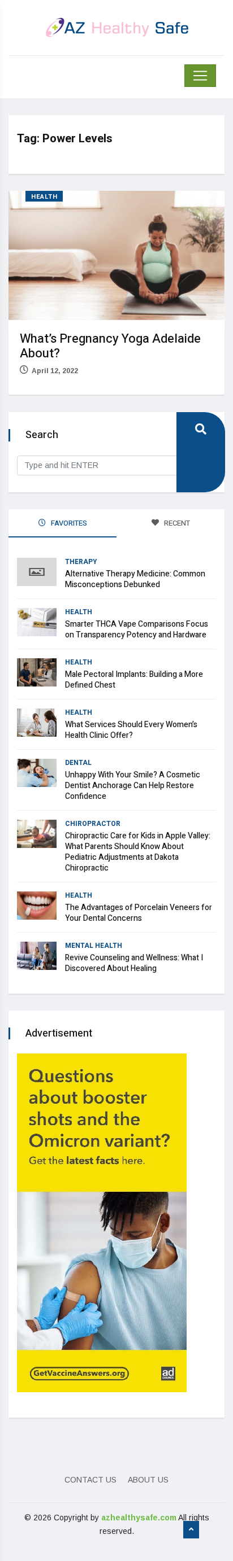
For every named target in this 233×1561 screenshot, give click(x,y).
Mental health (93, 946)
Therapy (81, 562)
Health (44, 197)
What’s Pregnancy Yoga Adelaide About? (110, 346)
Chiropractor (92, 824)
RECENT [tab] (176, 523)
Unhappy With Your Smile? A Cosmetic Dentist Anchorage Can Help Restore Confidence (132, 785)
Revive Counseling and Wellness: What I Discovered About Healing (134, 963)
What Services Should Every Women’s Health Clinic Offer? (131, 730)
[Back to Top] (191, 1530)
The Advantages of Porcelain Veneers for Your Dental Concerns (138, 913)
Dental (78, 763)
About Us (148, 1479)
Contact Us (90, 1479)
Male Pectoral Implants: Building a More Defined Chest (134, 679)
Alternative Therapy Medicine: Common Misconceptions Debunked (135, 579)
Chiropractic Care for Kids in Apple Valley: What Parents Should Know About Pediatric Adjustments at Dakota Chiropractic (137, 852)
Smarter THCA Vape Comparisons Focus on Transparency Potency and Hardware (136, 629)
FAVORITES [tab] (68, 523)
